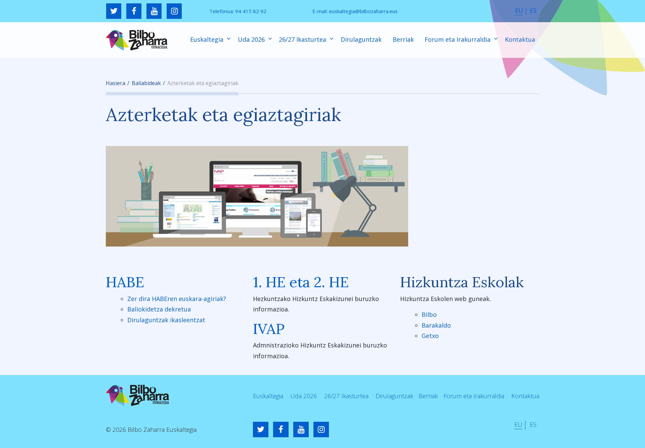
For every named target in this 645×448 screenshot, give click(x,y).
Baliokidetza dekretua (159, 309)
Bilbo (429, 314)
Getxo (430, 336)
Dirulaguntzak (361, 39)
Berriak (403, 39)
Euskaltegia (207, 39)
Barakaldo (436, 325)
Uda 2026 (252, 39)
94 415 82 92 (250, 11)
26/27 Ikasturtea (303, 39)
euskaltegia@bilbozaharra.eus (363, 11)
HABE (125, 282)
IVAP (269, 329)
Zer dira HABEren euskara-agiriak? (176, 299)
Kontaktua (520, 39)
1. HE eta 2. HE (301, 282)
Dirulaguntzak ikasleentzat (166, 320)
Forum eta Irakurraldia (458, 39)
